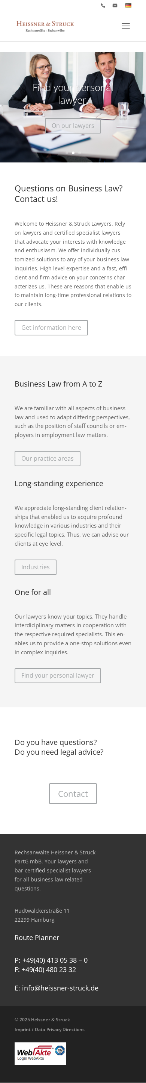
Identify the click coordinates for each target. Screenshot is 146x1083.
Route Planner (37, 937)
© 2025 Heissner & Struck (50, 1024)
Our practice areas (47, 458)
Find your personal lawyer (57, 675)
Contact (73, 793)
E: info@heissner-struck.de (56, 987)
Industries (35, 567)
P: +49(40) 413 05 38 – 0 (51, 960)
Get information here (51, 327)
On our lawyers (73, 125)
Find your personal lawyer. (73, 93)
